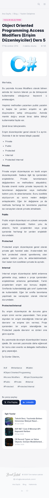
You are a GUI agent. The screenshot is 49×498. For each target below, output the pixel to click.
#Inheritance (16, 368)
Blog (16, 14)
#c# (5, 368)
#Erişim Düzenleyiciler (33, 377)
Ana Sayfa (6, 14)
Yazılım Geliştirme (27, 14)
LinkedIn (30, 402)
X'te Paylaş (12, 402)
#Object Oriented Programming (17, 372)
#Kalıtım (29, 368)
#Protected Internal (26, 386)
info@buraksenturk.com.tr (26, 479)
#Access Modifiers (12, 377)
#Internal (29, 382)
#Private (17, 382)
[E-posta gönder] (27, 491)
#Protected (8, 386)
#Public (7, 382)
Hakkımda (33, 484)
